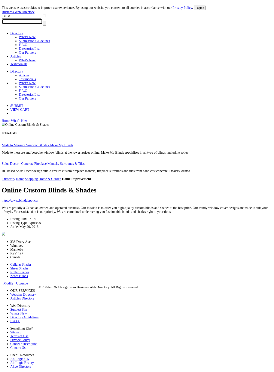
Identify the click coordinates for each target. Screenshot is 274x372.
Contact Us (17, 347)
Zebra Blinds (19, 276)
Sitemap (15, 332)
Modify (7, 283)
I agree (199, 7)
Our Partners (27, 52)
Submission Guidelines (34, 41)
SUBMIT (16, 105)
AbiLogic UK (19, 359)
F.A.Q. (23, 45)
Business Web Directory (18, 12)
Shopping (31, 179)
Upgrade (21, 283)
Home (6, 120)
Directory (16, 33)
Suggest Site (18, 309)
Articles (15, 56)
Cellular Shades (20, 264)
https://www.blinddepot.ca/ (20, 200)
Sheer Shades (19, 268)
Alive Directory (20, 366)
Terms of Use (19, 336)
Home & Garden (50, 179)
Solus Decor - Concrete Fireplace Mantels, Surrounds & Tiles (43, 163)
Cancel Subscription (23, 344)
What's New (27, 37)
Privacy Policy (182, 7)
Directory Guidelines (24, 317)
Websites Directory (23, 294)
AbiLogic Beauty (22, 362)
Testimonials (18, 64)
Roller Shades (19, 272)
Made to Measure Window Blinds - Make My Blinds (37, 145)
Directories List (29, 48)
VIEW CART (19, 109)
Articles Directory (22, 298)
